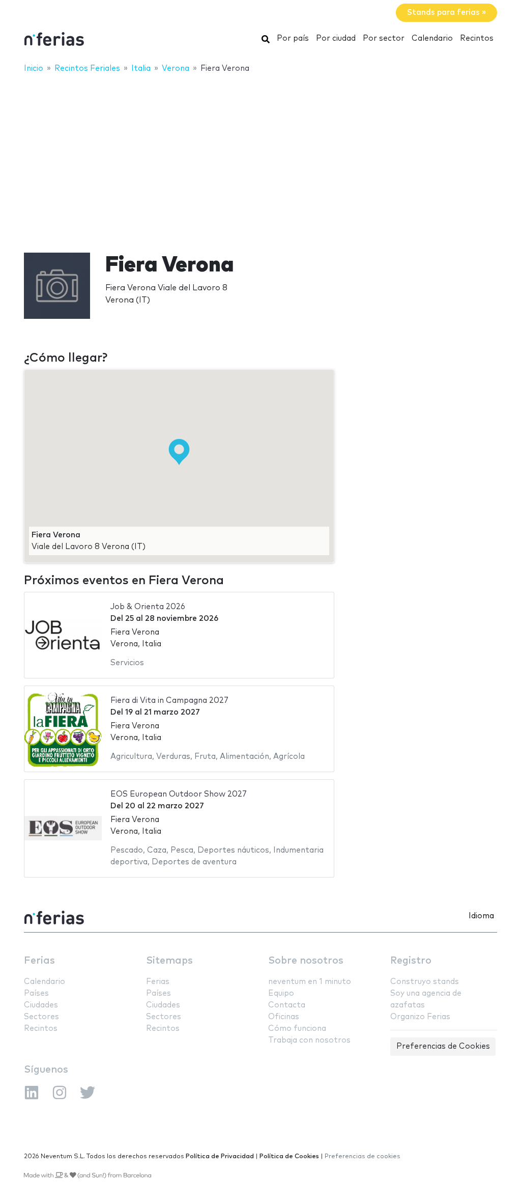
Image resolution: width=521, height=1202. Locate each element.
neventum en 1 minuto (309, 982)
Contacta (286, 1005)
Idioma (481, 916)
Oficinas (283, 1017)
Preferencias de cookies (362, 1156)
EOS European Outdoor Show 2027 (178, 794)
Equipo (281, 993)
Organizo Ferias (420, 1017)
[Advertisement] (260, 156)
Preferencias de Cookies (443, 1046)
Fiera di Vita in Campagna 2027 (169, 700)
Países (36, 993)
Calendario (432, 38)
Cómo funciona (297, 1028)
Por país (293, 38)
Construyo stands (424, 982)
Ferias (39, 961)
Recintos (477, 38)
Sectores (41, 1017)
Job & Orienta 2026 (147, 607)
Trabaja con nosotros (309, 1040)
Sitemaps (169, 961)
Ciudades (41, 1005)
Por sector (383, 38)
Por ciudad (336, 38)
